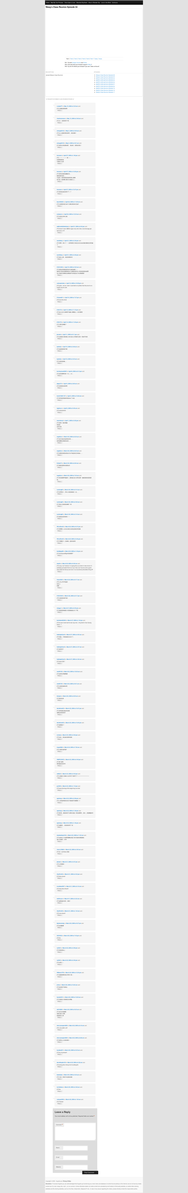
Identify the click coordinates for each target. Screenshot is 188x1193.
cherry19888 (60, 849)
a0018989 (59, 1009)
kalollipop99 (60, 551)
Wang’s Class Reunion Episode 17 (105, 92)
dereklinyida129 (61, 1062)
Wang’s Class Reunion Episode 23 (105, 81)
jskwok (59, 862)
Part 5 (84, 59)
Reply (60, 110)
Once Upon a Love (70, 2)
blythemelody (60, 923)
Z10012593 (60, 267)
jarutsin (59, 334)
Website (58, 1167)
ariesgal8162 (60, 131)
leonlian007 (60, 1050)
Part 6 (88, 59)
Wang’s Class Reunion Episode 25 (105, 77)
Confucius (115, 2)
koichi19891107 (61, 396)
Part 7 (92, 59)
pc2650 (59, 786)
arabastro (59, 214)
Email (57, 1157)
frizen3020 (60, 580)
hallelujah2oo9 (61, 634)
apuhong (59, 798)
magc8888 (60, 747)
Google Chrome (76, 62)
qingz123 (59, 383)
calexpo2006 (60, 1099)
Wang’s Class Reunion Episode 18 (105, 90)
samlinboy (60, 240)
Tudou (96, 59)
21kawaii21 (60, 297)
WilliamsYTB (60, 972)
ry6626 (59, 948)
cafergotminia (61, 283)
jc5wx (58, 985)
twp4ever (59, 408)
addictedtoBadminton (63, 226)
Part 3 (76, 59)
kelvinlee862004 (61, 620)
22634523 (59, 935)
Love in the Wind (106, 2)
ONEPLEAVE (60, 759)
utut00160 (59, 671)
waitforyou (60, 899)
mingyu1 (59, 608)
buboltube (59, 1075)
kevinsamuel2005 (62, 371)
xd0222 (59, 774)
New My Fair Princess (57, 2)
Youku (100, 59)
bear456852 (60, 202)
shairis (59, 563)
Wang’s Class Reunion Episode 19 (105, 88)
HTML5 (89, 64)
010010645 (60, 596)
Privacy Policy (67, 1181)
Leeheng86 (60, 490)
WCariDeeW (60, 526)
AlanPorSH (60, 874)
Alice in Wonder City (94, 2)
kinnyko (59, 696)
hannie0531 (60, 997)
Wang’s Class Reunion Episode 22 (105, 82)
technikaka (60, 1087)
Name (57, 1148)
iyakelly (59, 347)
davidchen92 (60, 708)
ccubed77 (59, 106)
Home (47, 2)
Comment (59, 1124)
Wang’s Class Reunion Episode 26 (105, 75)
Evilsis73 (59, 463)
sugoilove (59, 437)
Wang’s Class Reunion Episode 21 (105, 84)
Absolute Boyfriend (81, 2)
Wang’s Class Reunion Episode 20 (105, 86)
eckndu (59, 735)
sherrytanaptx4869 (62, 1025)
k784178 (59, 310)
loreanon (59, 155)
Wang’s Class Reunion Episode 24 (105, 79)
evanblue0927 (61, 886)
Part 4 (80, 59)
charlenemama (61, 118)
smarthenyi (60, 420)
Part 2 (72, 59)
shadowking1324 (61, 835)
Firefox (85, 62)
